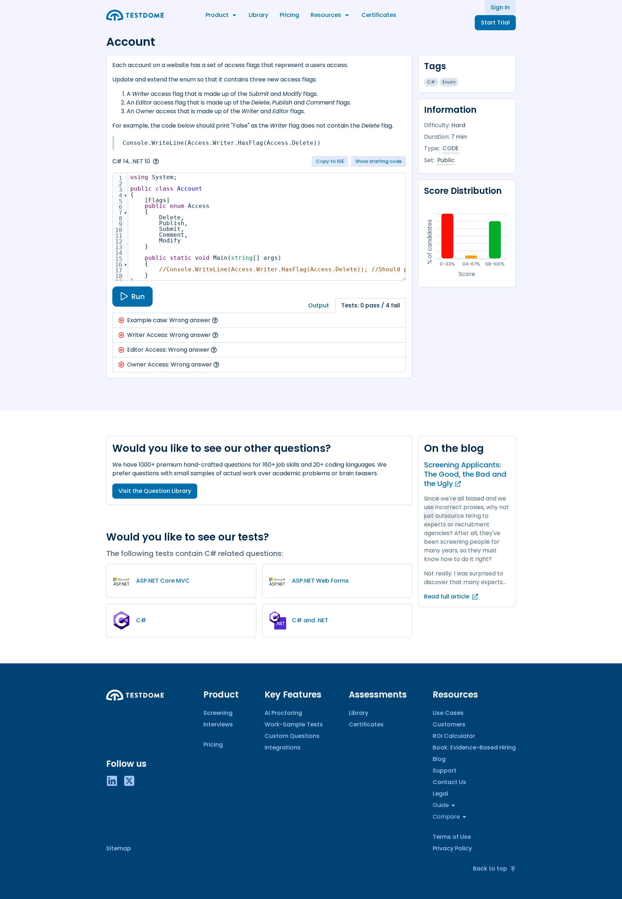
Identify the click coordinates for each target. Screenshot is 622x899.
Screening (218, 713)
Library (258, 15)
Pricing (289, 15)
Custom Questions (292, 736)
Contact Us (449, 782)
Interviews (218, 724)
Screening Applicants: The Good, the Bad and (465, 474)
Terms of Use (452, 837)
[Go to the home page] (135, 15)
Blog (439, 759)
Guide (441, 805)
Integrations (283, 747)
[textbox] (291, 229)
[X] (129, 780)
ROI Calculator (454, 736)
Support (444, 770)
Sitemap (118, 848)
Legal (440, 793)
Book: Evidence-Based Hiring (474, 747)
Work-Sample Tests (294, 724)
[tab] (318, 305)
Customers (449, 724)
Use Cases (448, 713)
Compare (446, 817)
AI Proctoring (283, 713)
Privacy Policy (452, 848)
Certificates (378, 15)
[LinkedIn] (112, 780)
